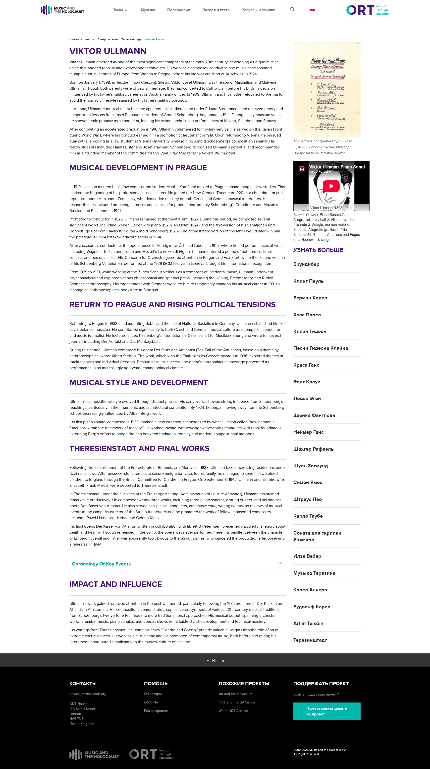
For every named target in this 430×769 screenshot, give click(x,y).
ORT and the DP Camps (237, 702)
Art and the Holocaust (235, 694)
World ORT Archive (233, 711)
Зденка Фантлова (314, 416)
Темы (121, 9)
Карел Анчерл (310, 590)
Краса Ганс (306, 365)
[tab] (177, 564)
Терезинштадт (131, 39)
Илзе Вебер (307, 556)
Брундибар (306, 264)
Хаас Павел (307, 315)
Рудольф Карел (311, 607)
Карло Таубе (308, 516)
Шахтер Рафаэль (313, 449)
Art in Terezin (308, 624)
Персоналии (178, 9)
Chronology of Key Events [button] (101, 564)
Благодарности (156, 711)
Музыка (148, 9)
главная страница (81, 39)
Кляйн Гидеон (309, 332)
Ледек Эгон (307, 399)
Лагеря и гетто (216, 9)
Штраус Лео (307, 499)
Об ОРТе (151, 702)
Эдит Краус (306, 382)
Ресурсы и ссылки (258, 9)
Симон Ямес (307, 483)
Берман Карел (310, 298)
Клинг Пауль (308, 281)
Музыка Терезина (314, 573)
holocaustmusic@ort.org (87, 694)
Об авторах (153, 694)
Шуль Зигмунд (310, 466)
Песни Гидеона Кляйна (320, 348)
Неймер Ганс (308, 432)
